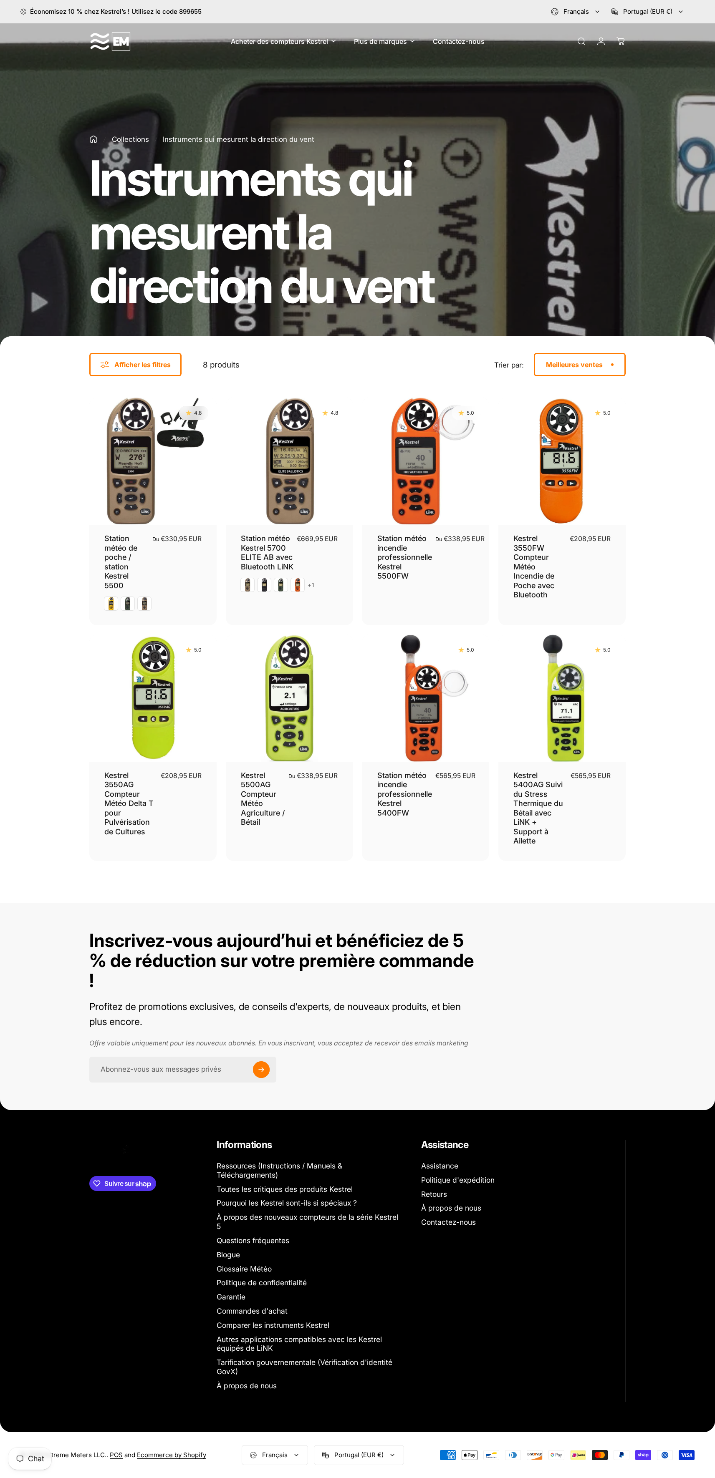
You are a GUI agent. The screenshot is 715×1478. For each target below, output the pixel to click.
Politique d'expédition (458, 1180)
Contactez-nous (448, 1222)
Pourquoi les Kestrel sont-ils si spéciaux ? (287, 1203)
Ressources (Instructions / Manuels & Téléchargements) (279, 1170)
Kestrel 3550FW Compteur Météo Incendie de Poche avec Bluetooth (533, 566)
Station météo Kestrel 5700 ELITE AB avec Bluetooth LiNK (267, 552)
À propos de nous (247, 1385)
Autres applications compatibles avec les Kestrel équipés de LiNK (299, 1344)
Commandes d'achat (252, 1311)
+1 (311, 585)
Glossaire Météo (244, 1268)
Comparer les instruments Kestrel (273, 1325)
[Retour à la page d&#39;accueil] (93, 139)
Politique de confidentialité (262, 1282)
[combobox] (576, 11)
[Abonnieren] (261, 1069)
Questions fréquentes (253, 1240)
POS (116, 1455)
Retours (434, 1194)
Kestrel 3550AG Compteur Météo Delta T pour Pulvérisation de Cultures (129, 803)
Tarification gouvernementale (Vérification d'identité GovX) (304, 1367)
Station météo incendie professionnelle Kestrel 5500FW (404, 557)
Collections (130, 139)
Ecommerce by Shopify (171, 1455)
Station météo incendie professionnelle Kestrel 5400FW (404, 794)
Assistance (439, 1165)
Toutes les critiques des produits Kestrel (285, 1189)
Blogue (228, 1254)
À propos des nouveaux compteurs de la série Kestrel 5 (307, 1222)
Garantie (231, 1296)
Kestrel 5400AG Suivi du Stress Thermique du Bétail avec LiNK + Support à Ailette (538, 808)
